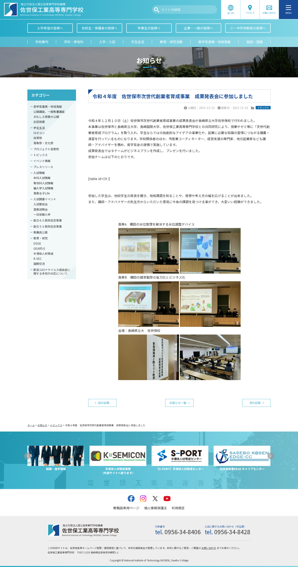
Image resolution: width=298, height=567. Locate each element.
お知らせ (42, 425)
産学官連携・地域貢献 (214, 41)
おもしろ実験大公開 (46, 117)
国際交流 (39, 264)
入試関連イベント (44, 199)
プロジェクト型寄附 (46, 149)
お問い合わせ (209, 548)
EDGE (37, 243)
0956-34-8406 (183, 532)
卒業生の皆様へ (149, 28)
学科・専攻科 (74, 41)
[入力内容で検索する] (156, 9)
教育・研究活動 (171, 41)
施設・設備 (255, 41)
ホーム (31, 425)
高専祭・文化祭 (43, 143)
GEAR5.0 (39, 248)
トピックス (40, 155)
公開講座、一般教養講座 (49, 112)
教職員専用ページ (126, 507)
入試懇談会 (40, 204)
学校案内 (41, 41)
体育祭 (37, 138)
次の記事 (255, 403)
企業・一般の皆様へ (198, 28)
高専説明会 (40, 209)
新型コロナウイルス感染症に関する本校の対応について (51, 271)
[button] (27, 456)
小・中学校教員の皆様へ (248, 28)
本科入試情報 (41, 178)
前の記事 (103, 403)
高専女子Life (41, 193)
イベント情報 (41, 161)
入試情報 (39, 173)
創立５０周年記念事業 (47, 226)
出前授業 (39, 122)
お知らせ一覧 (177, 403)
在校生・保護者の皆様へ (99, 28)
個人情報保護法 (155, 507)
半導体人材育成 (43, 254)
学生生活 (137, 41)
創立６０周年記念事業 (47, 220)
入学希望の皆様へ (50, 28)
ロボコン (39, 133)
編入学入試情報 (43, 188)
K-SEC (37, 259)
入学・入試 (107, 41)
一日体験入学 (41, 214)
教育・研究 (40, 238)
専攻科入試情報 (43, 183)
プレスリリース (43, 167)
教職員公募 (40, 232)
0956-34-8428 (232, 532)
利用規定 (178, 507)
